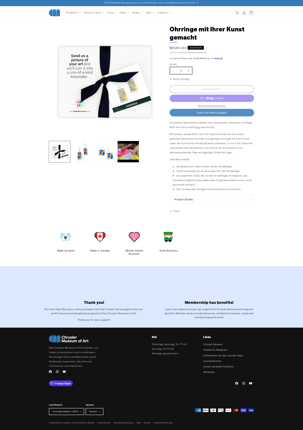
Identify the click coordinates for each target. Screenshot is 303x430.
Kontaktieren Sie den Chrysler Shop (223, 355)
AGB (138, 423)
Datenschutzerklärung (124, 423)
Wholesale (208, 372)
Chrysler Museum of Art (66, 423)
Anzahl (173, 64)
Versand (173, 52)
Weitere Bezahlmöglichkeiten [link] (212, 106)
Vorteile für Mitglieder (215, 349)
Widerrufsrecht (104, 423)
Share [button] (176, 211)
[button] (73, 12)
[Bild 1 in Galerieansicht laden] (59, 151)
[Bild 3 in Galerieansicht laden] (105, 151)
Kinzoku (174, 42)
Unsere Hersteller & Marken (218, 366)
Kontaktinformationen (163, 423)
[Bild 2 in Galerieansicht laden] (82, 151)
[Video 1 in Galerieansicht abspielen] (128, 151)
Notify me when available (212, 112)
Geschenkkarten (212, 361)
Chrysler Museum (213, 344)
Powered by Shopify (86, 423)
